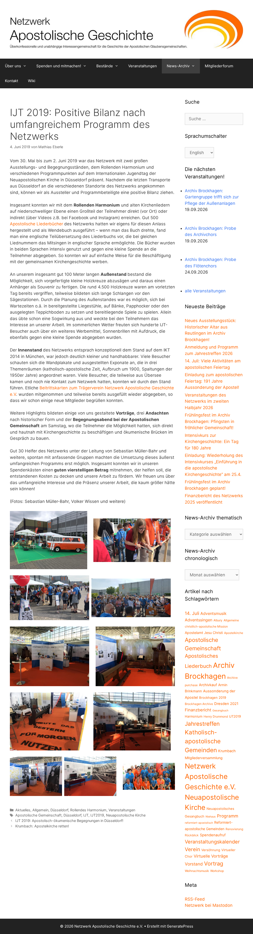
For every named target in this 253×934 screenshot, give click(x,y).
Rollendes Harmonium (88, 810)
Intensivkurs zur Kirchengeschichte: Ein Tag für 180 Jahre (211, 441)
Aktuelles (22, 810)
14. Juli (192, 613)
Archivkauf (208, 685)
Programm (227, 815)
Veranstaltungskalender (212, 842)
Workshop (217, 871)
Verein (192, 849)
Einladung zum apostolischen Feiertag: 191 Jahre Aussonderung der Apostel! (214, 381)
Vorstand (194, 863)
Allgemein (40, 810)
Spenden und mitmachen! (58, 66)
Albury (217, 620)
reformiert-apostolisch (199, 822)
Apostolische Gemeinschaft (38, 815)
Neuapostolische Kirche (126, 815)
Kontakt (11, 80)
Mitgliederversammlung (204, 758)
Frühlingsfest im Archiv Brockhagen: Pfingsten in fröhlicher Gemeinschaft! (209, 421)
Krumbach (227, 751)
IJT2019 (97, 815)
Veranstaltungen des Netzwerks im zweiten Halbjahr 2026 (207, 401)
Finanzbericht (198, 709)
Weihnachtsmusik (197, 871)
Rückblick (192, 835)
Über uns (13, 66)
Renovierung (234, 829)
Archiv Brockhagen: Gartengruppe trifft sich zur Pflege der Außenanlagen (212, 197)
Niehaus (211, 816)
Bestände (104, 66)
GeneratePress (180, 926)
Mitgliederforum (219, 66)
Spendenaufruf (213, 835)
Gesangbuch (220, 710)
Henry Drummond (216, 716)
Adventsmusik (213, 613)
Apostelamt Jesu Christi (204, 632)
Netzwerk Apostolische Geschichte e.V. (210, 776)
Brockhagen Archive (199, 704)
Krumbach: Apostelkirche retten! (42, 826)
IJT (85, 815)
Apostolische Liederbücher (36, 223)
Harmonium (193, 716)
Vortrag (213, 863)
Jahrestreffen (202, 723)
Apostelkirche (233, 633)
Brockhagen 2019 (212, 698)
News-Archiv (178, 66)
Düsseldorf (59, 810)
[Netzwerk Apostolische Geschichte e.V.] (126, 28)
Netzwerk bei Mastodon (208, 905)
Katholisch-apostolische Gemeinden (203, 741)
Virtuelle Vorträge (211, 856)
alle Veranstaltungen (205, 290)
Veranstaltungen (142, 66)
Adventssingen (198, 619)
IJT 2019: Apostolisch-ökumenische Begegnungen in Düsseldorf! (69, 820)
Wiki (31, 80)
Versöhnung (210, 850)
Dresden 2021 (226, 703)
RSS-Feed (195, 899)
